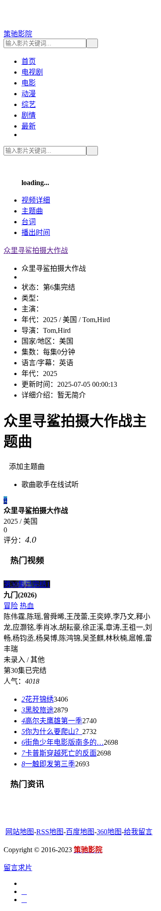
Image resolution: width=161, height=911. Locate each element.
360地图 (109, 832)
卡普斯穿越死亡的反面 (59, 753)
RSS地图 (50, 832)
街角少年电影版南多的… (62, 742)
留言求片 (18, 867)
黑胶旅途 (37, 710)
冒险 (11, 606)
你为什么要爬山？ (51, 731)
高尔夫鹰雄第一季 (51, 721)
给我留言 (138, 832)
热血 (27, 606)
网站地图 (19, 832)
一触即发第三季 (48, 764)
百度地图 (80, 832)
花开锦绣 (37, 699)
